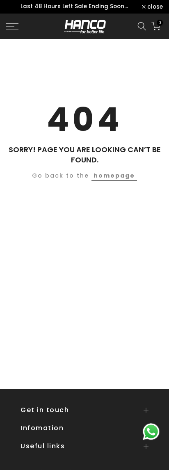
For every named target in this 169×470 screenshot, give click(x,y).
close (154, 7)
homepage (114, 175)
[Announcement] (74, 6)
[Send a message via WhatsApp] (151, 431)
